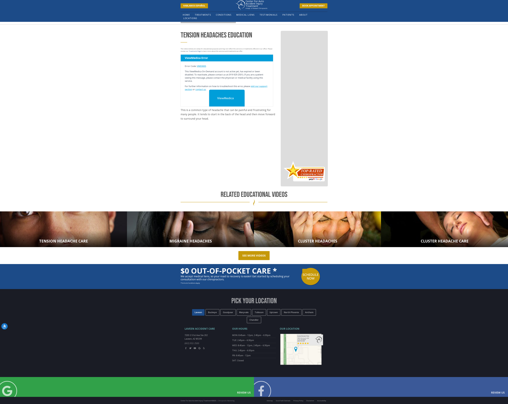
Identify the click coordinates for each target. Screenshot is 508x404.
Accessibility (321, 401)
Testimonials (269, 14)
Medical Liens (245, 14)
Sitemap (270, 401)
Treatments (203, 14)
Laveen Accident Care (200, 328)
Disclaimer (310, 401)
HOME (186, 14)
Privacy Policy (298, 401)
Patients (288, 14)
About (303, 14)
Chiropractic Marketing (226, 401)
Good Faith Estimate (283, 401)
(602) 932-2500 (192, 343)
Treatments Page (195, 51)
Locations (190, 18)
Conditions (223, 14)
